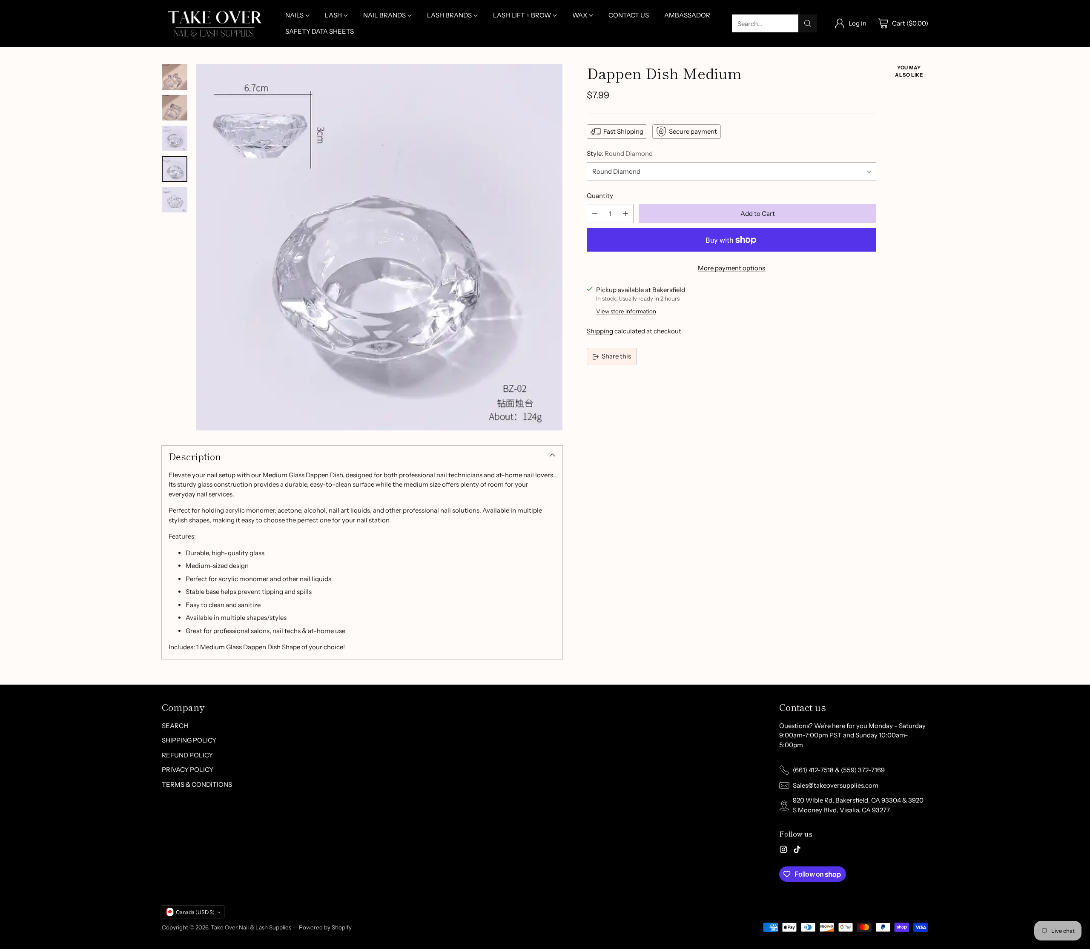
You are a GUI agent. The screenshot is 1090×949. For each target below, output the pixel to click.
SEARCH (175, 726)
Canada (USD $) (195, 912)
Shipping (600, 331)
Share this (616, 356)
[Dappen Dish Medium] (379, 247)
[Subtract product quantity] (594, 213)
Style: (620, 153)
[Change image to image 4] (174, 169)
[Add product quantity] (625, 213)
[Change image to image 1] (174, 77)
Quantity (600, 196)
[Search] (807, 23)
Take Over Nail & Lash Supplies (251, 927)
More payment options (731, 268)
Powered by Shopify (325, 927)
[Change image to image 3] (174, 138)
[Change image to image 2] (174, 107)
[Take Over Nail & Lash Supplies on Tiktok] (797, 850)
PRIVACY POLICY (187, 770)
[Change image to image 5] (174, 199)
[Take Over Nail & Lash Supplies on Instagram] (783, 850)
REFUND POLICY (187, 755)
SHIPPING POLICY (189, 740)
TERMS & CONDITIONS (197, 784)
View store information (626, 311)
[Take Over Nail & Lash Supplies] (215, 23)
